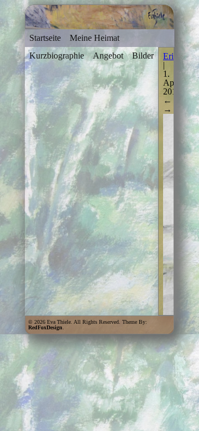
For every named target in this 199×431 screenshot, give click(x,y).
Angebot (108, 55)
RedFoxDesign (45, 327)
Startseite (45, 38)
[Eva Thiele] (99, 24)
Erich (172, 56)
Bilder (143, 55)
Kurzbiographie (56, 55)
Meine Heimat (94, 38)
